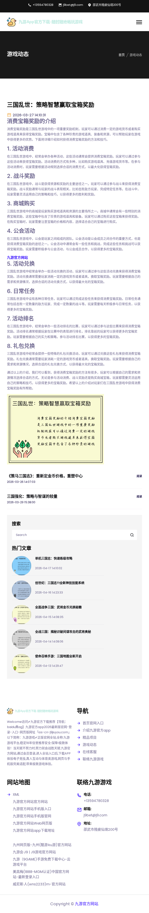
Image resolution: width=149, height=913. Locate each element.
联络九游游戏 (93, 759)
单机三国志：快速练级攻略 (53, 558)
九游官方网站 (86, 904)
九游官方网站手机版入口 (32, 808)
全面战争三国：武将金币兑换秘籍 (58, 607)
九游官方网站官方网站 (30, 801)
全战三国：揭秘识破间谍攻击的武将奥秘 (63, 632)
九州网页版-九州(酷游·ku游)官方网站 (42, 844)
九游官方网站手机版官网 (32, 816)
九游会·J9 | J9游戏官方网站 (34, 852)
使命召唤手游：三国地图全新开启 (58, 656)
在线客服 (90, 751)
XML (16, 794)
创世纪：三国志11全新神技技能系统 (59, 583)
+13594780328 (43, 5)
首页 (122, 55)
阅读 (139, 476)
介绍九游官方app (97, 730)
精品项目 (90, 737)
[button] (139, 22)
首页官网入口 (93, 723)
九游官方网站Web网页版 (32, 823)
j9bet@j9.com (73, 5)
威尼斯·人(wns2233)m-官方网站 (39, 884)
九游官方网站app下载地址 (34, 830)
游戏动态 (90, 744)
